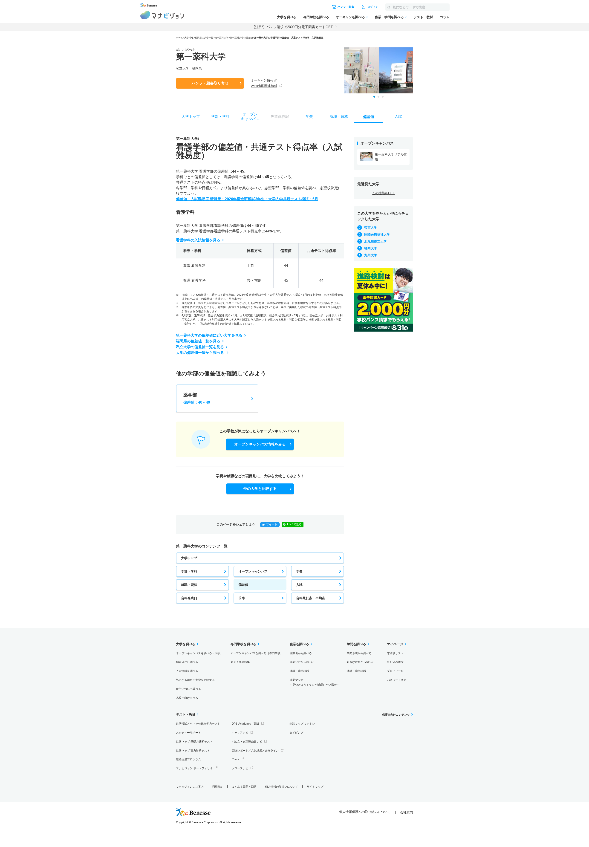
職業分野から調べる (302, 662)
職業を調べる (299, 644)
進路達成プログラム (188, 759)
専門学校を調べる (316, 17)
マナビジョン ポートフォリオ (194, 768)
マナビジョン (162, 15)
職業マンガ (314, 682)
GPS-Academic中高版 (245, 723)
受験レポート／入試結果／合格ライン (255, 750)
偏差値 (243, 585)
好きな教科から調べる (360, 662)
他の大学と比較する (260, 489)
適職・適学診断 (299, 671)
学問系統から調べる (359, 653)
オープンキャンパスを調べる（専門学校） (257, 653)
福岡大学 (370, 248)
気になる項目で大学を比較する (195, 680)
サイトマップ (315, 786)
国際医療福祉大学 (377, 234)
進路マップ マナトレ (302, 723)
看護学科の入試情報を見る (198, 240)
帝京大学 (370, 227)
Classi (236, 759)
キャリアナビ (240, 732)
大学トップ (189, 558)
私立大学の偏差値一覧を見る (200, 347)
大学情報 (188, 37)
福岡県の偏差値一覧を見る (198, 341)
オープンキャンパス (253, 571)
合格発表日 (189, 598)
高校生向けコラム (187, 698)
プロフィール (395, 671)
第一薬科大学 (221, 37)
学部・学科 (189, 571)
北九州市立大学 (375, 241)
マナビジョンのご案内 (190, 786)
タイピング (296, 732)
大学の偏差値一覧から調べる (200, 353)
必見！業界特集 (240, 662)
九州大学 (370, 255)
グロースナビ (240, 768)
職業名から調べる (301, 653)
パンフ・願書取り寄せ (210, 83)
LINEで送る (294, 524)
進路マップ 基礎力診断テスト (194, 741)
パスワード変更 (396, 680)
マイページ (395, 644)
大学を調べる (286, 17)
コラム (445, 17)
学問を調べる (356, 644)
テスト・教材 (423, 17)
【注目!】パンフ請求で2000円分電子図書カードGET (292, 27)
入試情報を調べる (187, 671)
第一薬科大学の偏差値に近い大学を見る (209, 335)
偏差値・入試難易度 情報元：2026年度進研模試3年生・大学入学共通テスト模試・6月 (247, 199)
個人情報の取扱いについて (281, 786)
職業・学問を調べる (389, 17)
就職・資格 (189, 585)
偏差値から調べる (187, 662)
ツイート (271, 524)
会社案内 (406, 812)
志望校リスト (395, 653)
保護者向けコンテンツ (396, 714)
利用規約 (217, 786)
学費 (299, 571)
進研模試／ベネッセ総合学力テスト (198, 723)
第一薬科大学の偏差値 (241, 37)
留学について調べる (188, 689)
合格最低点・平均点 (310, 598)
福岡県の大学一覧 (204, 37)
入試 (299, 585)
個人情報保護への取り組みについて (365, 812)
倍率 (242, 598)
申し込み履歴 (395, 662)
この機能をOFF (383, 193)
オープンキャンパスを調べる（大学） (199, 653)
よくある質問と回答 (244, 786)
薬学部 (196, 398)
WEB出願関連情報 (264, 86)
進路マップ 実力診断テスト (193, 750)
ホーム (179, 37)
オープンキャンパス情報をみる (260, 444)
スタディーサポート (188, 732)
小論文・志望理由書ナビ (247, 741)
